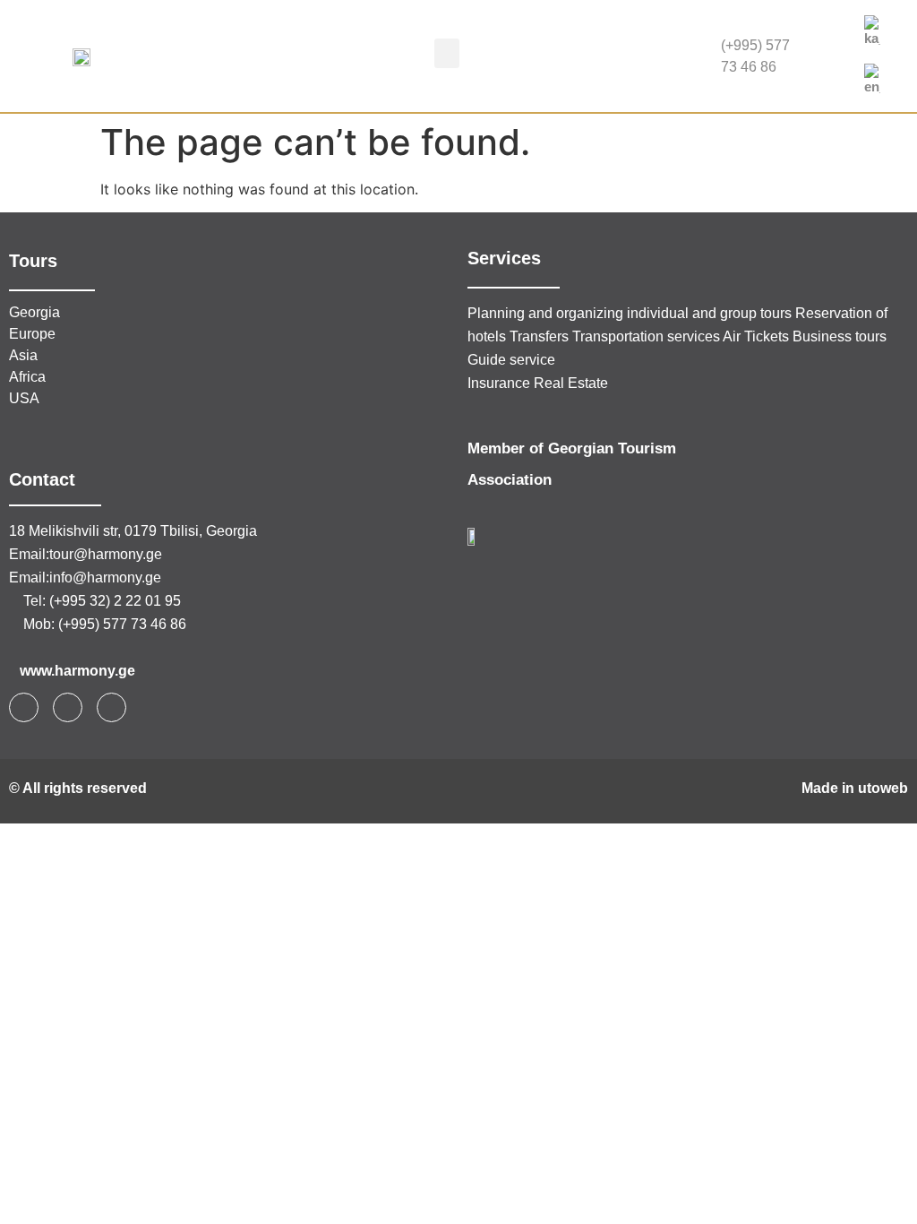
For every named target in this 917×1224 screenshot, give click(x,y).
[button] (446, 53)
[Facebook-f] (24, 707)
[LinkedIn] (828, 74)
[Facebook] (828, 38)
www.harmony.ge (77, 670)
